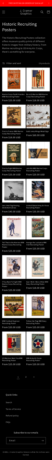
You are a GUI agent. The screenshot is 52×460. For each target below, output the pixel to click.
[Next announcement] (49, 3)
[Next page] (34, 377)
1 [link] (18, 377)
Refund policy (12, 415)
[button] (3, 12)
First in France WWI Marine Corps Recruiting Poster (12, 132)
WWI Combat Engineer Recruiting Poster (11, 322)
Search (9, 402)
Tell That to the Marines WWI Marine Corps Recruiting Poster (13, 244)
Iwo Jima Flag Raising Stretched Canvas (10, 206)
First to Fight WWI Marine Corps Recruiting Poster (12, 169)
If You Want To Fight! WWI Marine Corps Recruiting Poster (12, 284)
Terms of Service (13, 409)
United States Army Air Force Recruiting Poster (37, 206)
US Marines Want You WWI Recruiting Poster (12, 359)
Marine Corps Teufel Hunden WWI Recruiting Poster (13, 95)
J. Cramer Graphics (16, 452)
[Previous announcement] (3, 3)
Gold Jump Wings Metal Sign (37, 131)
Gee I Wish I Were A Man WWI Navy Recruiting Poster (37, 283)
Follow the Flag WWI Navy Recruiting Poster (36, 322)
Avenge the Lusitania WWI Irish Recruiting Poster (36, 243)
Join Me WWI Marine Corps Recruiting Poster (36, 169)
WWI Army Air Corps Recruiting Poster (34, 359)
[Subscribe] (42, 440)
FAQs (8, 422)
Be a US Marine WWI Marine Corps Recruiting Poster (37, 95)
